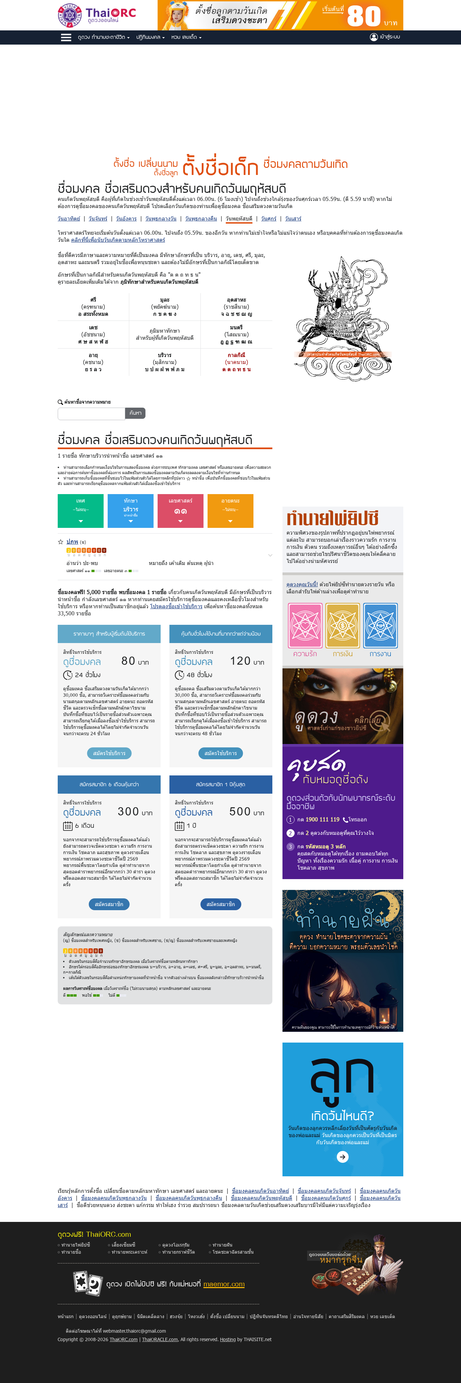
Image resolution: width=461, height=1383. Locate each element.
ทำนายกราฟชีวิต (178, 1252)
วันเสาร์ (293, 218)
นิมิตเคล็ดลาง (150, 1316)
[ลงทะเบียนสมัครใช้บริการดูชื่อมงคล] (280, 14)
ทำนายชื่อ (71, 1252)
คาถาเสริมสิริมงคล (347, 1316)
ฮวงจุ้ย (176, 1316)
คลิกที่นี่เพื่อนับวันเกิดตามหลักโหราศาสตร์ (118, 239)
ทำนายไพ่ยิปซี (75, 1244)
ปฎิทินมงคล (149, 36)
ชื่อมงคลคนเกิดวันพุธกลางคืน (189, 1197)
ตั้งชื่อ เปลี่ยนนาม (227, 1316)
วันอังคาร (126, 218)
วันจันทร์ (98, 218)
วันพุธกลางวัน (161, 218)
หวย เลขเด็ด (185, 36)
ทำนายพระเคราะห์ (129, 1252)
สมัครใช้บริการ (109, 753)
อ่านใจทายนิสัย (308, 1316)
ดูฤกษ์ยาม (122, 1316)
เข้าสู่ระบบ (389, 36)
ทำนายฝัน (223, 1244)
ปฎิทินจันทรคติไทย (269, 1316)
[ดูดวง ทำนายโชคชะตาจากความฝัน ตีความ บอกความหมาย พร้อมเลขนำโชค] (342, 960)
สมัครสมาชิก (109, 903)
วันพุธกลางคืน (201, 218)
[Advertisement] (230, 95)
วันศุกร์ (268, 218)
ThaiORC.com (124, 1339)
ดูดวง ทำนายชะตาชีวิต (102, 36)
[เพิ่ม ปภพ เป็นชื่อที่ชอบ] (60, 540)
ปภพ (72, 541)
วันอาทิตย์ (69, 218)
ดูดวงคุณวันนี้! (302, 584)
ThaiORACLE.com (160, 1339)
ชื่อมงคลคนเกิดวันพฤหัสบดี (261, 1197)
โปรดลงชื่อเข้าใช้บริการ (176, 606)
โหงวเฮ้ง (196, 1316)
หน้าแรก (66, 1316)
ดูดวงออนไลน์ (93, 1316)
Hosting (228, 1339)
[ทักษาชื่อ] (270, 555)
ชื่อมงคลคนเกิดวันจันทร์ (324, 1190)
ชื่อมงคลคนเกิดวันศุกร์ (326, 1197)
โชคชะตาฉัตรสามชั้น (233, 1252)
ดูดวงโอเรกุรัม (175, 1244)
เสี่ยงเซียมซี (123, 1244)
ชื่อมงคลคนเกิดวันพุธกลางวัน (114, 1197)
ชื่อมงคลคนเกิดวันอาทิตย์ (260, 1190)
